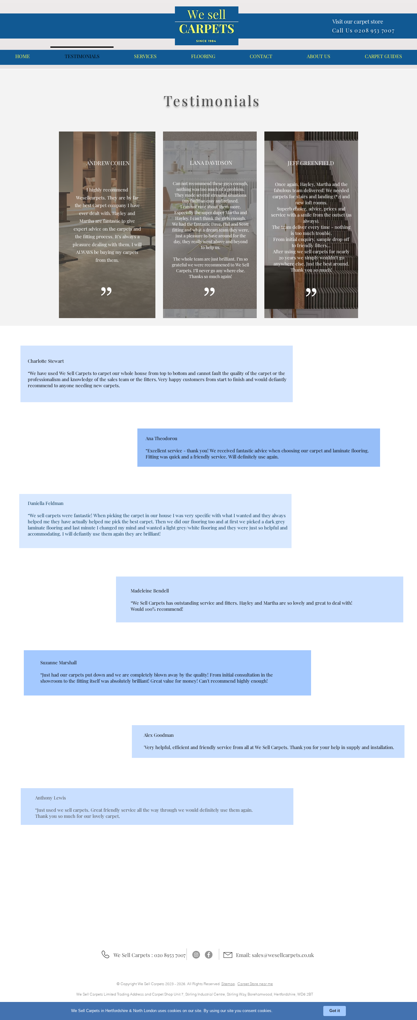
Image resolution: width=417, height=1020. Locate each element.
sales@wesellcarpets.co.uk (283, 954)
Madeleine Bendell (150, 591)
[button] (145, 53)
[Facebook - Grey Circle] (208, 955)
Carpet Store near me (255, 983)
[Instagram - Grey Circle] (196, 955)
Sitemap (228, 983)
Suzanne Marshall (58, 662)
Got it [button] (334, 1010)
